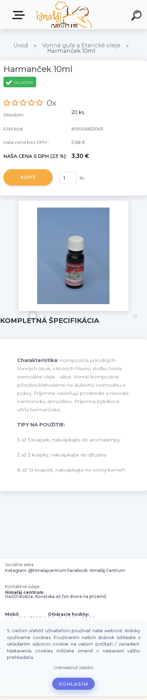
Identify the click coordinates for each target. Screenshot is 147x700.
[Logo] (63, 14)
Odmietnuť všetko (74, 667)
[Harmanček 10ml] (73, 203)
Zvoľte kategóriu (20, 15)
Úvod (20, 45)
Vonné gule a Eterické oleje (81, 45)
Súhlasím (73, 684)
